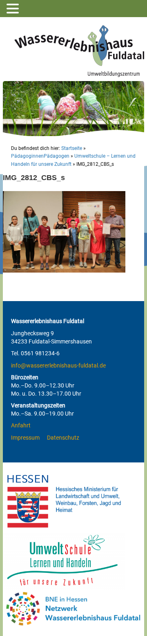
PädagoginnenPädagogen (40, 156)
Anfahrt (21, 425)
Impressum (25, 437)
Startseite (71, 148)
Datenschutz (63, 437)
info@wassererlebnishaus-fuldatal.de (58, 365)
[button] (14, 9)
